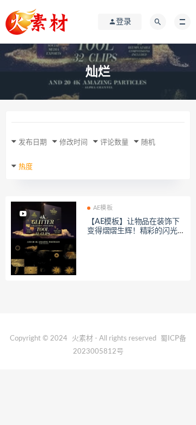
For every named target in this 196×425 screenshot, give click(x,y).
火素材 (82, 338)
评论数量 (114, 142)
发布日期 (33, 142)
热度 (26, 167)
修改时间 (73, 142)
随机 (148, 142)
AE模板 (103, 208)
